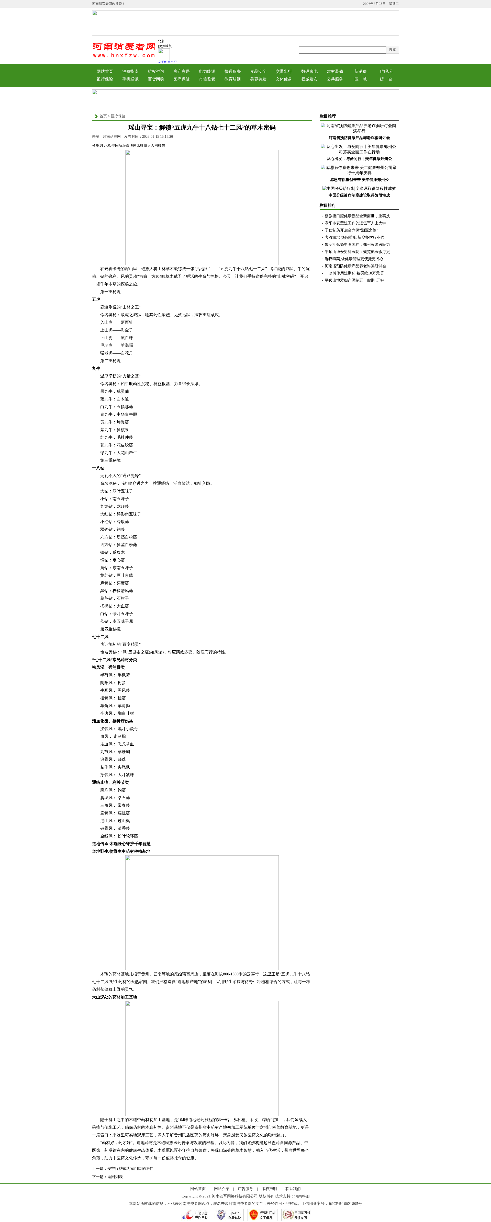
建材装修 (335, 71)
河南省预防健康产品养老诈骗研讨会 (359, 138)
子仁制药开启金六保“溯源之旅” (351, 230)
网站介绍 (221, 1189)
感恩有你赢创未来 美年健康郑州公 (359, 180)
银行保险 (105, 79)
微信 (161, 145)
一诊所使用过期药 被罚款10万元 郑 (355, 273)
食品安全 (258, 71)
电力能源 (207, 71)
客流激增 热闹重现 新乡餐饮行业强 (354, 237)
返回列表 (115, 1177)
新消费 (360, 71)
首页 (103, 116)
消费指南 (130, 71)
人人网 (152, 145)
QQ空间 (112, 145)
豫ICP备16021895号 (345, 1204)
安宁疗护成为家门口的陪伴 (130, 1169)
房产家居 (181, 71)
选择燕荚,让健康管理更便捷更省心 (354, 259)
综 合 (386, 79)
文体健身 (284, 79)
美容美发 (258, 79)
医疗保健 (181, 79)
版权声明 (269, 1189)
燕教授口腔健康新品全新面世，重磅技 (357, 216)
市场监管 (207, 79)
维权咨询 (156, 71)
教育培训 (233, 79)
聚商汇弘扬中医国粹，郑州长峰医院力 (357, 245)
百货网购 (156, 79)
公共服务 (335, 79)
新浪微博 (126, 145)
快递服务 (233, 71)
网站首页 (105, 71)
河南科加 (302, 1196)
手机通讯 (130, 79)
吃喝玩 (386, 71)
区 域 (360, 79)
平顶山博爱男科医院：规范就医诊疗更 (357, 252)
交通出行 (284, 71)
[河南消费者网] (124, 57)
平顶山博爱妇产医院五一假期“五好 (354, 280)
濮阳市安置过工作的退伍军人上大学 (355, 223)
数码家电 (309, 71)
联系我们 (293, 1189)
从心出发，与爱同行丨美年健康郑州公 (359, 159)
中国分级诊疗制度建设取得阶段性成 (359, 195)
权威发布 (309, 79)
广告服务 (245, 1189)
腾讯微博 (140, 145)
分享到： (99, 145)
